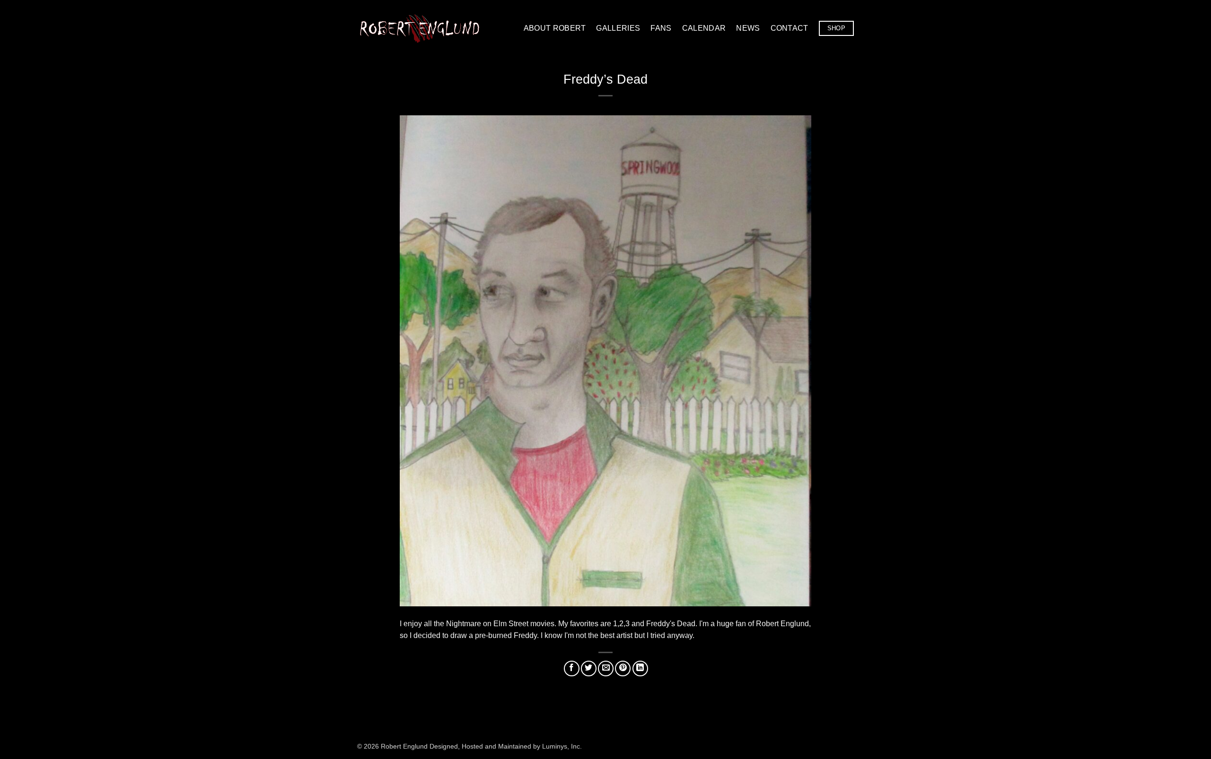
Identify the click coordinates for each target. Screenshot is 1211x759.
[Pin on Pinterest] (623, 668)
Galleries (618, 28)
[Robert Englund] (419, 28)
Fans (660, 28)
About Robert (555, 28)
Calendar (704, 28)
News (748, 28)
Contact (789, 28)
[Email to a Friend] (606, 668)
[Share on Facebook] (571, 668)
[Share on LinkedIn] (640, 668)
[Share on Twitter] (589, 668)
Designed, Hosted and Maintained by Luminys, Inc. (506, 746)
